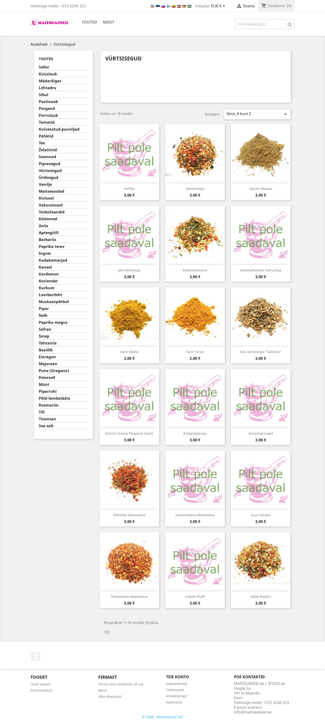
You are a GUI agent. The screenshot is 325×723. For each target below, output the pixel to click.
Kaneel (45, 267)
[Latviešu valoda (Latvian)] (179, 6)
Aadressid (174, 702)
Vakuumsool (51, 205)
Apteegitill (49, 232)
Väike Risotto (261, 596)
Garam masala (260, 188)
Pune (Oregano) (54, 370)
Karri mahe (129, 351)
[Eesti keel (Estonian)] (158, 6)
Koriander (48, 281)
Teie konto (177, 676)
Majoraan (48, 363)
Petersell (47, 377)
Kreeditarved (176, 696)
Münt (44, 384)
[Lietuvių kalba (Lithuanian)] (174, 6)
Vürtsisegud (50, 170)
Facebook (35, 656)
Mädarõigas (50, 81)
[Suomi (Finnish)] (169, 6)
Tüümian (47, 419)
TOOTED (89, 22)
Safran (45, 329)
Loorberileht (50, 294)
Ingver (45, 253)
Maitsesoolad (51, 191)
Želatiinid (48, 150)
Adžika (129, 188)
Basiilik (46, 350)
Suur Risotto (261, 515)
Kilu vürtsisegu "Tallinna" (260, 351)
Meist (108, 22)
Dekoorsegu (195, 188)
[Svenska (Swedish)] (189, 6)
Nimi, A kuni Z (257, 114)
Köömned (48, 218)
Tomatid (46, 122)
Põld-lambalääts (54, 398)
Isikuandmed (176, 683)
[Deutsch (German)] (184, 6)
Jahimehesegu (129, 270)
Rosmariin (49, 405)
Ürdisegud (48, 177)
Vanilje (45, 184)
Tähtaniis (48, 343)
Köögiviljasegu (195, 433)
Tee (42, 143)
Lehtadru (47, 87)
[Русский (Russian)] (163, 6)
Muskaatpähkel (54, 301)
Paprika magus (53, 322)
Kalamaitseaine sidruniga (260, 270)
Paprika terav (51, 246)
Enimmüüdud (41, 690)
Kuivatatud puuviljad (59, 129)
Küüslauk (48, 74)
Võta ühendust (110, 696)
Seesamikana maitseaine (195, 515)
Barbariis (47, 239)
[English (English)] (153, 6)
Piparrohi (48, 391)
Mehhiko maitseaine (129, 515)
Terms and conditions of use (121, 684)
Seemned (47, 156)
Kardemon (49, 274)
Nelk (43, 315)
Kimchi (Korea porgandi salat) (129, 433)
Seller (44, 67)
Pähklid (46, 136)
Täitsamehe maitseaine (129, 596)
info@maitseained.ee (253, 712)
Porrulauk (48, 115)
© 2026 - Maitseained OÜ (162, 716)
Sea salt (46, 425)
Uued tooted (40, 684)
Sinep (44, 336)
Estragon (47, 356)
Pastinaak (48, 101)
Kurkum (46, 287)
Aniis (43, 225)
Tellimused (175, 690)
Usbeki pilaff (195, 596)
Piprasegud (49, 163)
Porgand (47, 108)
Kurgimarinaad (261, 433)
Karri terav (195, 351)
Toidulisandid (51, 212)
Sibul (43, 94)
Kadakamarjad (53, 260)
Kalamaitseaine (195, 270)
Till (41, 412)
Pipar (44, 308)
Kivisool (46, 198)
